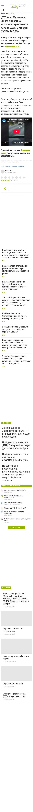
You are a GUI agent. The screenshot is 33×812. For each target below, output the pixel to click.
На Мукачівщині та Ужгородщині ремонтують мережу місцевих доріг (14, 316)
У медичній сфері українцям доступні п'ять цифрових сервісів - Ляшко (15, 329)
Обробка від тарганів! (13, 683)
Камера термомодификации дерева (16, 657)
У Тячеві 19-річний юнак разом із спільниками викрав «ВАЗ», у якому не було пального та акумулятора (16, 301)
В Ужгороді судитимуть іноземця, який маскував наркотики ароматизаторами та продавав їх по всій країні (16, 254)
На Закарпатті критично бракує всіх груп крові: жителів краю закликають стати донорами (14, 285)
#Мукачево (21, 166)
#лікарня (14, 166)
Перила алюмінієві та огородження (13, 630)
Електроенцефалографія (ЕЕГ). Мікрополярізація (14, 695)
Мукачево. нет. (13, 46)
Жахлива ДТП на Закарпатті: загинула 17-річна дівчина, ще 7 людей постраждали (16, 432)
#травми (7, 166)
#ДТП (2, 166)
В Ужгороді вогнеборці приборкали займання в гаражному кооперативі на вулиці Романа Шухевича (14, 344)
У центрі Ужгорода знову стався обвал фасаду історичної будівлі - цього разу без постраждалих (16, 360)
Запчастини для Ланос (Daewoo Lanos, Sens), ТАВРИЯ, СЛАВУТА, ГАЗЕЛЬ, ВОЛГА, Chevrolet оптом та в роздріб (16, 598)
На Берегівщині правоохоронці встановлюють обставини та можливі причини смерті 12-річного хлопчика (16, 473)
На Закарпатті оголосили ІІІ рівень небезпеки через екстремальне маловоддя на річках (15, 270)
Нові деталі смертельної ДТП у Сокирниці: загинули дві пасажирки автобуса (16, 445)
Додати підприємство (16, 527)
